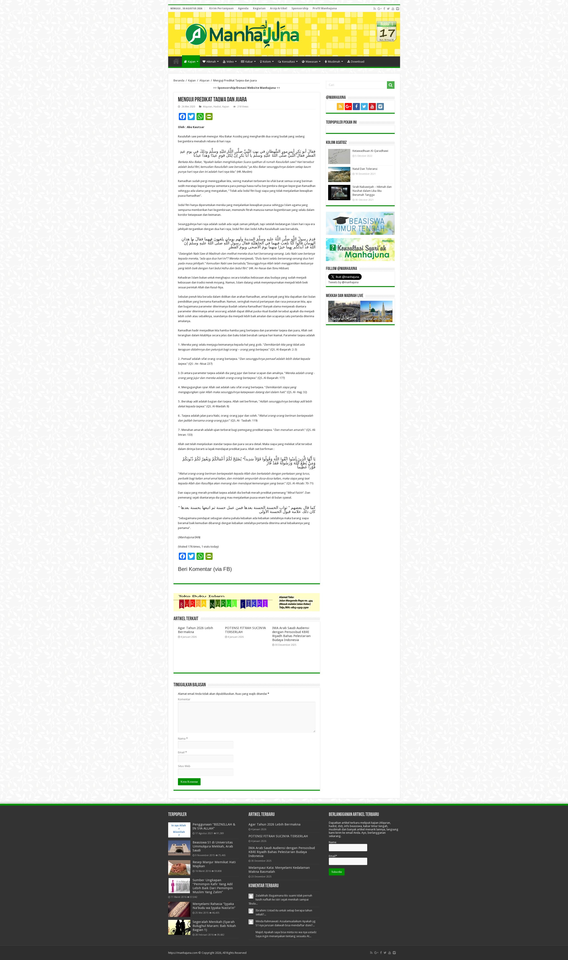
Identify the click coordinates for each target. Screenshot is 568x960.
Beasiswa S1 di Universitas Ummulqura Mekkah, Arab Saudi (213, 846)
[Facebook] (384, 8)
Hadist (217, 106)
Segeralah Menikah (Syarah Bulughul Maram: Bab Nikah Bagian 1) (214, 926)
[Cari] (390, 85)
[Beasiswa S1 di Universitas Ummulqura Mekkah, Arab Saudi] (179, 847)
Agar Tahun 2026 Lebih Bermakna (274, 824)
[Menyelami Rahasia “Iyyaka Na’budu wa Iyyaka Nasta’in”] (179, 909)
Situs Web (184, 766)
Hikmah (211, 61)
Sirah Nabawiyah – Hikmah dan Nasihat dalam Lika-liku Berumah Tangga (372, 190)
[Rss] (374, 8)
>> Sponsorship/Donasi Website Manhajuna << (246, 87)
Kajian (191, 61)
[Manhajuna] (242, 33)
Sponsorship (300, 8)
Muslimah (334, 61)
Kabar (249, 61)
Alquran (204, 80)
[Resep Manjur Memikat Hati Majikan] (179, 867)
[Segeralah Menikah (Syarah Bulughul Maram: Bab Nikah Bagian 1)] (179, 927)
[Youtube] (393, 8)
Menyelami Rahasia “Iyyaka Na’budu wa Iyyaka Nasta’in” (214, 906)
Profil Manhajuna (325, 8)
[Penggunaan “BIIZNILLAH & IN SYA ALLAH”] (179, 829)
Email (182, 752)
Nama (183, 738)
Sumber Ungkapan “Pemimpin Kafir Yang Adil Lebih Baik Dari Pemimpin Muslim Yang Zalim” (213, 886)
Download (357, 61)
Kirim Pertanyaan (221, 8)
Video (230, 61)
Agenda (243, 8)
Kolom (267, 61)
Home (176, 61)
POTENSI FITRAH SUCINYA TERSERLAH (278, 836)
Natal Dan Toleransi (365, 168)
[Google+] (379, 8)
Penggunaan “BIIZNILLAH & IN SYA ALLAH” (214, 826)
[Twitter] (388, 8)
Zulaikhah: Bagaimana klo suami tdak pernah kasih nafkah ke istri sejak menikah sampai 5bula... (280, 899)
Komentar (184, 699)
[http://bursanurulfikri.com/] (247, 602)
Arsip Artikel (278, 8)
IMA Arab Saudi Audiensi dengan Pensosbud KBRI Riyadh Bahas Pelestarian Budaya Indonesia (291, 634)
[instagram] (398, 8)
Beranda (179, 80)
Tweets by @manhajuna (343, 282)
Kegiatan (259, 8)
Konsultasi (288, 61)
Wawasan (312, 61)
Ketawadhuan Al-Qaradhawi (370, 150)
